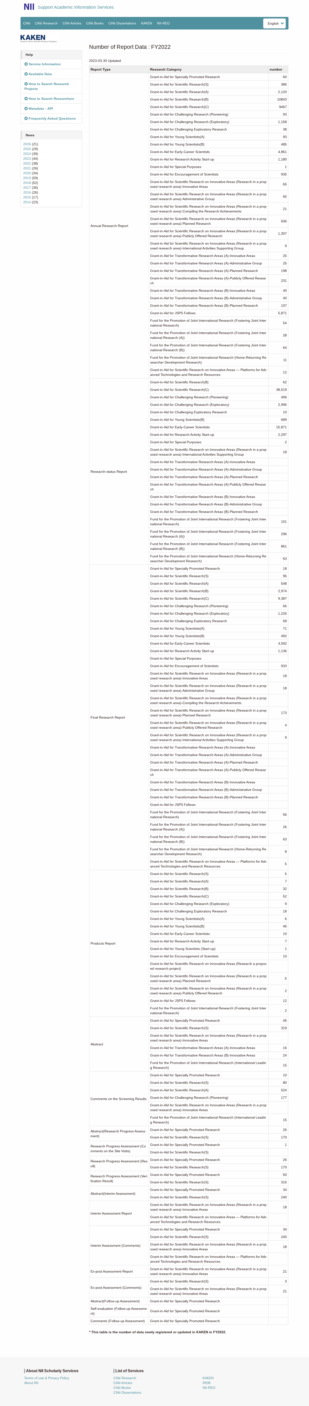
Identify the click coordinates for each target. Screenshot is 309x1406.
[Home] (29, 6)
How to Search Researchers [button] (51, 99)
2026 (27, 144)
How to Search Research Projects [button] (46, 86)
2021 (27, 168)
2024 (27, 154)
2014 (27, 202)
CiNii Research (46, 23)
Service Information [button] (44, 64)
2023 (27, 158)
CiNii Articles (72, 23)
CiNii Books (95, 23)
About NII (31, 1383)
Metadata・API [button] (40, 108)
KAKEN (146, 23)
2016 (27, 192)
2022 (27, 163)
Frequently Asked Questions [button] (52, 118)
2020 (27, 173)
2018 (27, 183)
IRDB (207, 1383)
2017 (27, 187)
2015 (27, 197)
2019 (27, 178)
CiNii (26, 23)
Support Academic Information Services (76, 7)
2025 (27, 149)
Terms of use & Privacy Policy (46, 1378)
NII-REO (163, 23)
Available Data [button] (40, 74)
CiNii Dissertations (122, 23)
